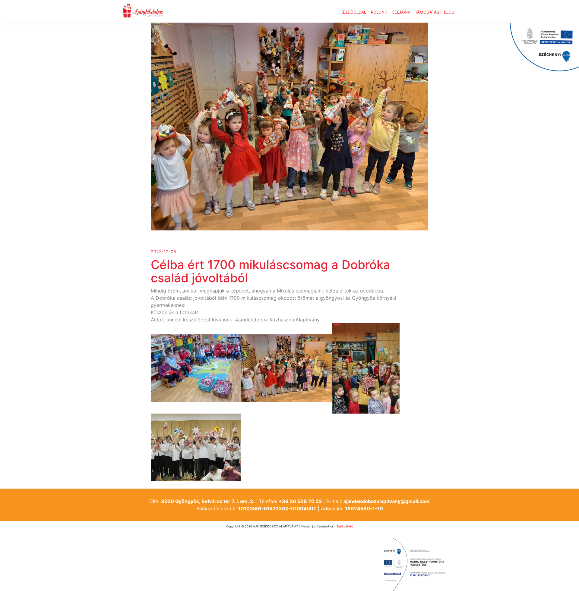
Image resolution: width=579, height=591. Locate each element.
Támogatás (427, 12)
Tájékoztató (345, 526)
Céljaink (401, 12)
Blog (449, 12)
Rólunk (379, 12)
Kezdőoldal (353, 12)
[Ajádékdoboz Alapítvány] (143, 11)
